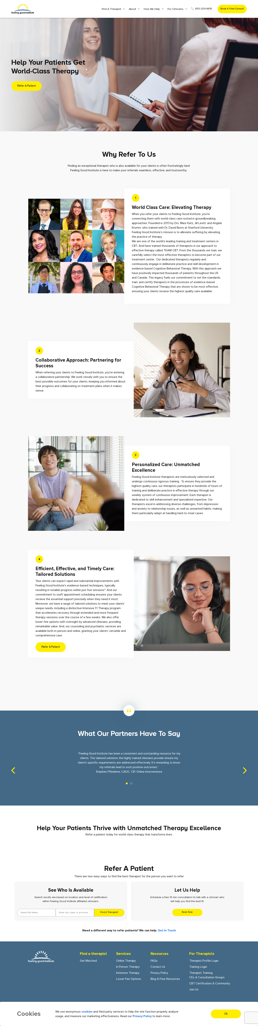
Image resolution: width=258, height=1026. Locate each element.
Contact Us (158, 967)
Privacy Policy (159, 973)
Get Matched (88, 961)
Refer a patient (26, 86)
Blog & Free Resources (165, 979)
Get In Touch (167, 930)
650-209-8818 (203, 8)
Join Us (194, 989)
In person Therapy (128, 967)
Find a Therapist (111, 9)
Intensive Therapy (127, 973)
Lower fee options (128, 979)
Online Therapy (126, 961)
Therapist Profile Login (204, 961)
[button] (126, 783)
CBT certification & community (209, 983)
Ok (226, 1014)
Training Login (198, 967)
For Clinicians (175, 9)
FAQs (154, 961)
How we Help (152, 9)
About (132, 9)
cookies (87, 1012)
